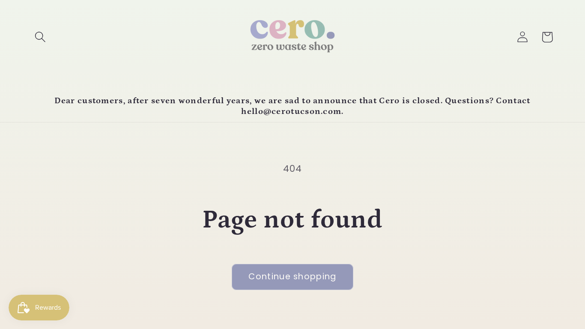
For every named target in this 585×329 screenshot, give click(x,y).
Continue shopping (292, 276)
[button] (40, 37)
